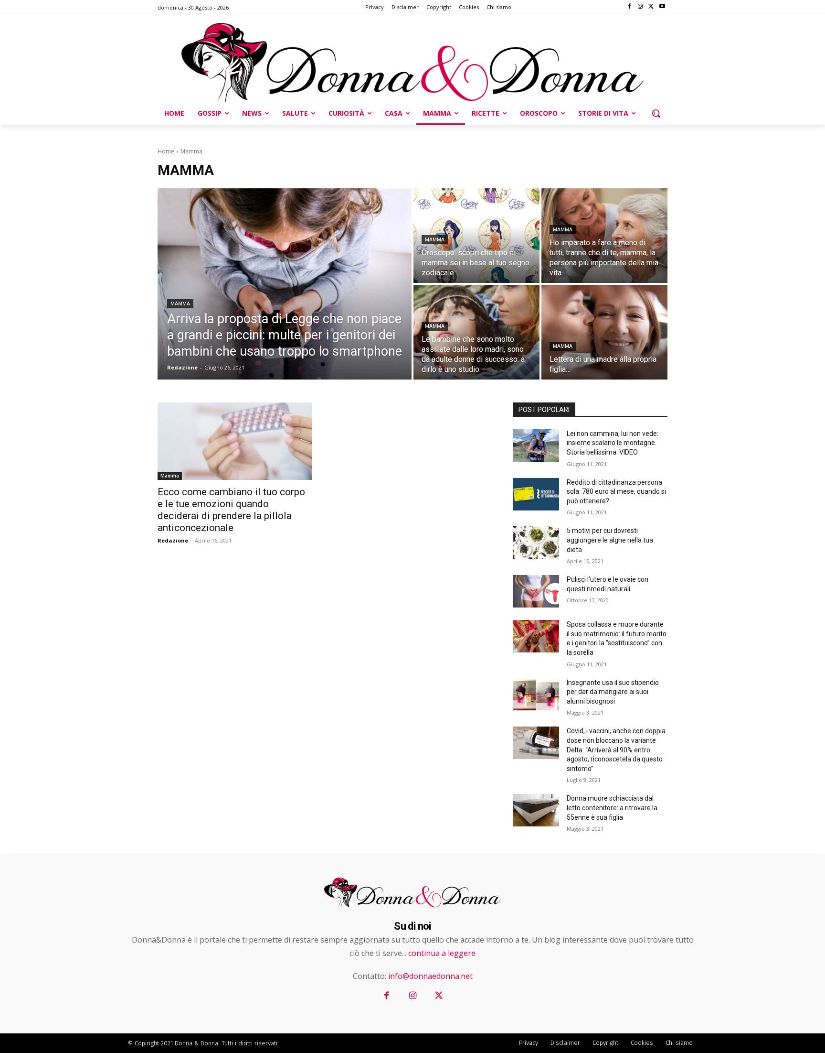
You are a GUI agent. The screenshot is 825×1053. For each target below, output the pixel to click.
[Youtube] (661, 6)
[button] (656, 113)
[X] (650, 6)
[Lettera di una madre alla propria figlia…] (604, 332)
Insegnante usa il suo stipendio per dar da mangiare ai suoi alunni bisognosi (613, 692)
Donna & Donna (196, 1043)
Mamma (180, 303)
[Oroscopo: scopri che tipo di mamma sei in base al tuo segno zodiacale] (476, 235)
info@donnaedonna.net (430, 976)
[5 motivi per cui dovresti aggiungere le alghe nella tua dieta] (536, 542)
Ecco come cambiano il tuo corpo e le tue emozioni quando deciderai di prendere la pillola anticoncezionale (231, 509)
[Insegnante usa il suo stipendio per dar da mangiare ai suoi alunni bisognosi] (536, 694)
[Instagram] (640, 6)
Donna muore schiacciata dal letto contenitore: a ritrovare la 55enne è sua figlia (612, 807)
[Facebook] (629, 6)
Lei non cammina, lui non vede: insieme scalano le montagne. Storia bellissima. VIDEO (612, 443)
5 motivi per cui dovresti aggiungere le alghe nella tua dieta (610, 540)
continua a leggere (442, 953)
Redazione (173, 540)
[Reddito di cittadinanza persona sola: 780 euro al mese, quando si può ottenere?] (536, 494)
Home (166, 151)
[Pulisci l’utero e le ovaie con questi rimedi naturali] (536, 591)
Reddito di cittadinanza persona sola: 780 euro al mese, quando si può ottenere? (616, 491)
